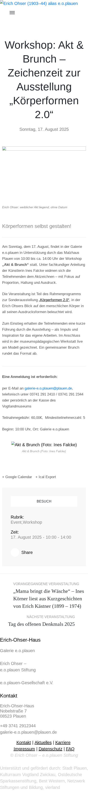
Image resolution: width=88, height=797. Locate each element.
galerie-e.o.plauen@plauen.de (48, 388)
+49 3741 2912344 (18, 725)
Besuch (44, 501)
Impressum (24, 748)
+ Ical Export (45, 477)
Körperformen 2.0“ (54, 300)
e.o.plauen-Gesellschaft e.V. (26, 682)
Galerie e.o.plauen (17, 650)
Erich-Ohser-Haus (20, 640)
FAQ (70, 748)
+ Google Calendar (17, 477)
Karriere (62, 742)
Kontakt (8, 696)
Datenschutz (50, 748)
